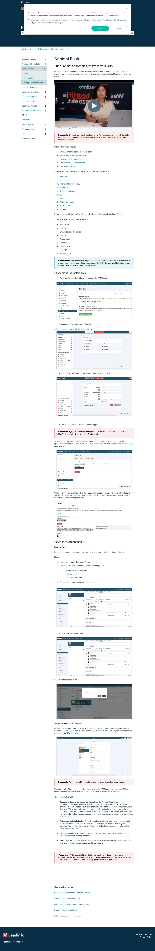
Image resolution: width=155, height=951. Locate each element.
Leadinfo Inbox (40, 49)
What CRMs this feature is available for (76, 152)
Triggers (77, 723)
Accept (100, 28)
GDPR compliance (67, 166)
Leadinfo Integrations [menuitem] (30, 92)
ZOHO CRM (65, 206)
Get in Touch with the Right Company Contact (72, 892)
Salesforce (64, 180)
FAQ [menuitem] (23, 134)
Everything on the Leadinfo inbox (67, 898)
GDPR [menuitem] (24, 115)
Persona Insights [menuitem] (28, 129)
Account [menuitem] (25, 120)
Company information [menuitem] (33, 83)
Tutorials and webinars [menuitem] (31, 110)
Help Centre (26, 49)
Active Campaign (67, 202)
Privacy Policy (146, 937)
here (67, 816)
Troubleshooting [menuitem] (28, 138)
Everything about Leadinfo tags (66, 910)
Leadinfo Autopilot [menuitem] (29, 97)
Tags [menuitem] (26, 73)
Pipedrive (64, 188)
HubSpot (63, 177)
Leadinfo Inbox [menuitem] (28, 69)
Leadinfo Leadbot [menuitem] (29, 101)
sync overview (117, 789)
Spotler (63, 209)
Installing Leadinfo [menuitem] (29, 59)
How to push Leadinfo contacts (72, 163)
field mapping (70, 329)
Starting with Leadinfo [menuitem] (31, 64)
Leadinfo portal (67, 140)
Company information (59, 49)
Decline (118, 28)
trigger (100, 728)
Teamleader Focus (67, 191)
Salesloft (63, 198)
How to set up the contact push (72, 159)
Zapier (119, 214)
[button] (45, 59)
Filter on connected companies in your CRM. (71, 904)
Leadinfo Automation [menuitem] (30, 87)
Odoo (62, 195)
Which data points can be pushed (73, 155)
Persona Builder (71, 731)
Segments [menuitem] (28, 78)
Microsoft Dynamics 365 (70, 184)
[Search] (132, 33)
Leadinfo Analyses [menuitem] (29, 106)
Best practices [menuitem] (28, 124)
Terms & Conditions (143, 934)
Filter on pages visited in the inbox (67, 916)
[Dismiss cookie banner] (126, 8)
